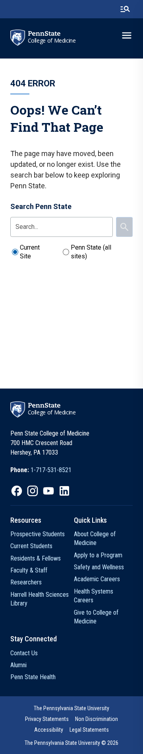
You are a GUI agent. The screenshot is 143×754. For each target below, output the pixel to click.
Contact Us (24, 653)
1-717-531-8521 (51, 470)
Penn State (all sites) (91, 252)
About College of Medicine (95, 538)
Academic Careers (97, 579)
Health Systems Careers (93, 596)
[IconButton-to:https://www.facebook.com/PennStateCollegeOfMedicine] (16, 490)
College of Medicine (52, 40)
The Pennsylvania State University (71, 708)
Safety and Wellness (99, 567)
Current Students (31, 546)
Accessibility (48, 730)
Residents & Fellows (35, 558)
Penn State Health (33, 677)
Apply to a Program (98, 555)
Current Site (30, 252)
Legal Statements (89, 730)
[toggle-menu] (127, 35)
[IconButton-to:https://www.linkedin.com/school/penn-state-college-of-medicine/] (64, 490)
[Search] (124, 227)
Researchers (26, 582)
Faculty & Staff (28, 570)
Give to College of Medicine (96, 617)
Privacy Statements (47, 719)
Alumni (18, 665)
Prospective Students (37, 534)
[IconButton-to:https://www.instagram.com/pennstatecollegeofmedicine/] (32, 490)
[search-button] (125, 9)
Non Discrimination (96, 719)
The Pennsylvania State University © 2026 (71, 743)
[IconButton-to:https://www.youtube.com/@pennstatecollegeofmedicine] (48, 490)
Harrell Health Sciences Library (39, 599)
